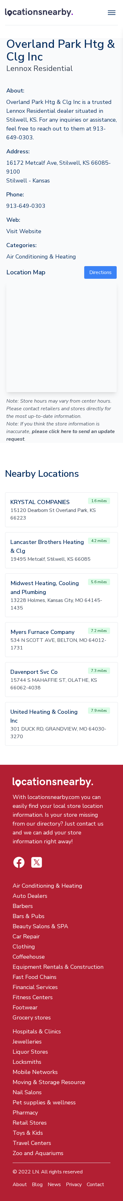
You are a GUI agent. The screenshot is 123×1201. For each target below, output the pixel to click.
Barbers (23, 906)
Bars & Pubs (28, 916)
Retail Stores (30, 1123)
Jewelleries (27, 1041)
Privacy (74, 1184)
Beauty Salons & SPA (40, 926)
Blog (37, 1184)
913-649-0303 (25, 206)
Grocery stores (32, 1017)
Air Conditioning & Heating (41, 256)
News (54, 1184)
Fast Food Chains (34, 977)
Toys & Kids (28, 1133)
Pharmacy (25, 1112)
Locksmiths (27, 1062)
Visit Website (23, 231)
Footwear (25, 1007)
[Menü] (111, 12)
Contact (95, 1184)
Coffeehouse (29, 957)
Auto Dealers (30, 896)
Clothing (24, 946)
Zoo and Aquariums (38, 1153)
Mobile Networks (35, 1072)
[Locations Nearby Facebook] (36, 862)
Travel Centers (32, 1143)
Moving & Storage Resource (49, 1082)
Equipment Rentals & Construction (58, 967)
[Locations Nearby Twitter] (19, 862)
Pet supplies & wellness (44, 1102)
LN (35, 1171)
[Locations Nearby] (39, 13)
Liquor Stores (30, 1052)
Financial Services (35, 987)
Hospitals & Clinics (37, 1031)
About (20, 1184)
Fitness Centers (33, 997)
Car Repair (26, 936)
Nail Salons (27, 1092)
